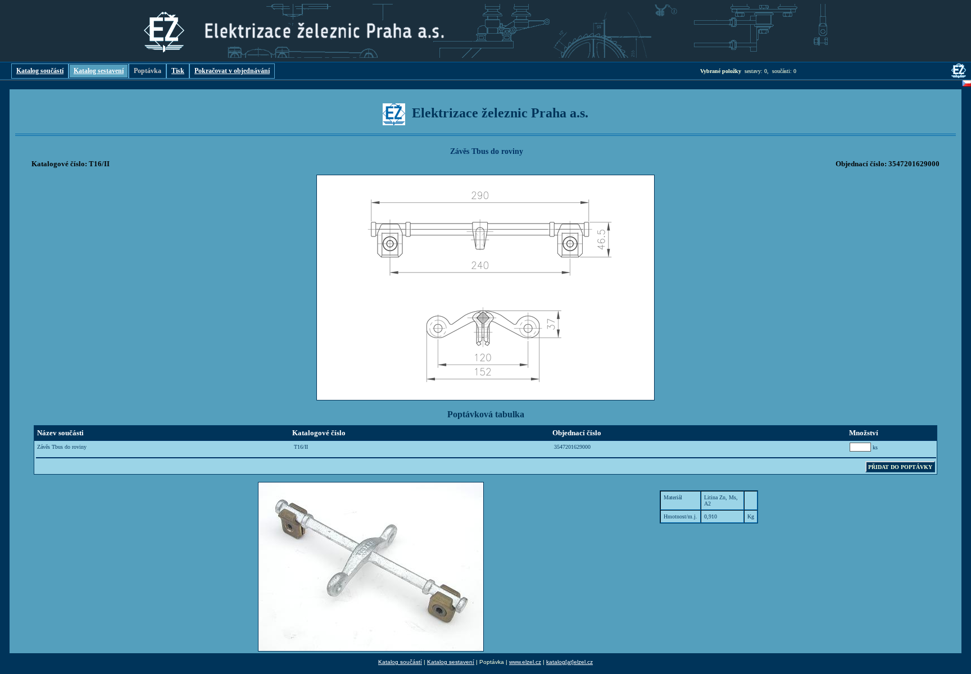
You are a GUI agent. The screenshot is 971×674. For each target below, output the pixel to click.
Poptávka (147, 71)
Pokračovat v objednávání (232, 71)
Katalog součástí (39, 71)
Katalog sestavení (99, 71)
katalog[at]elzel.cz (569, 662)
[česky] (966, 85)
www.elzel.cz (525, 662)
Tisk (177, 71)
